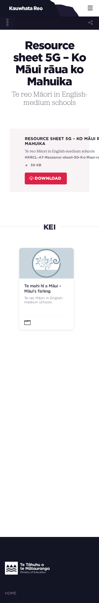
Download (48, 178)
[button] (90, 8)
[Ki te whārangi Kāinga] (16, 8)
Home (10, 593)
